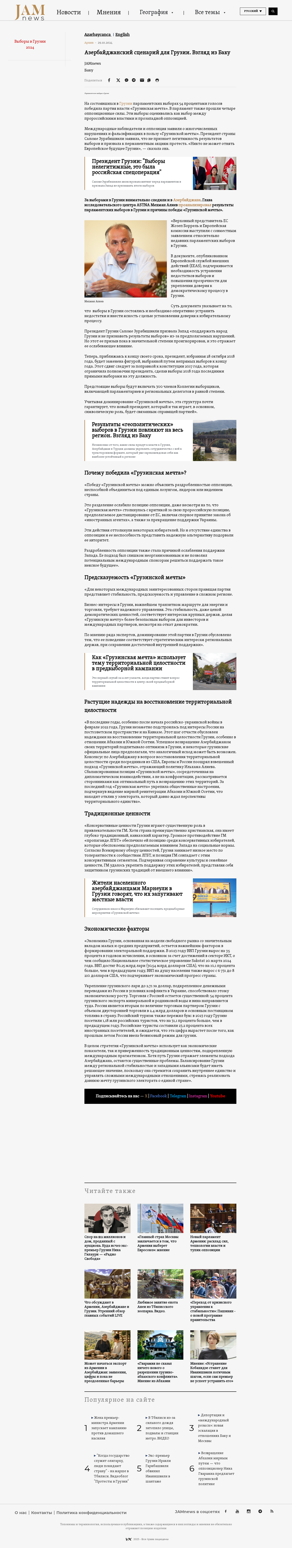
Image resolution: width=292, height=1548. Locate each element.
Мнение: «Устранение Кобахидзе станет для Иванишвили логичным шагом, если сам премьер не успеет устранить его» (211, 1372)
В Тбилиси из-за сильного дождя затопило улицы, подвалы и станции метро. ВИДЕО (162, 1428)
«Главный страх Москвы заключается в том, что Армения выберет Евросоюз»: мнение (158, 1243)
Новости (69, 13)
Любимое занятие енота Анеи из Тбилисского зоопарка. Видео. (157, 1307)
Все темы (207, 12)
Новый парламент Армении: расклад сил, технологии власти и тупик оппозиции (209, 1243)
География (154, 12)
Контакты (41, 1513)
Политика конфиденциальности (91, 1513)
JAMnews (92, 63)
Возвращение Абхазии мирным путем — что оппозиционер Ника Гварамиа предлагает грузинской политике (216, 1468)
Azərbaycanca (98, 34)
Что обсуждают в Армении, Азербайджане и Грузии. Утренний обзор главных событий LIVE (106, 1309)
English (122, 34)
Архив (90, 42)
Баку (88, 70)
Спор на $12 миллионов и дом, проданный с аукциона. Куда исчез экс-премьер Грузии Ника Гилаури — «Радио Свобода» (106, 1248)
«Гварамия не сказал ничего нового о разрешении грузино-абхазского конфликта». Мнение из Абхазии (157, 1372)
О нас (21, 1513)
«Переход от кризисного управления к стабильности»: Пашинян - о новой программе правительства (213, 1311)
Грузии (125, 103)
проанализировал (195, 205)
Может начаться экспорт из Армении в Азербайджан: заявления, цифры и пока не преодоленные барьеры (105, 1372)
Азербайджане (187, 200)
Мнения (109, 13)
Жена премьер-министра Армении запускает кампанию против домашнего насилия (109, 1428)
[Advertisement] (160, 1143)
